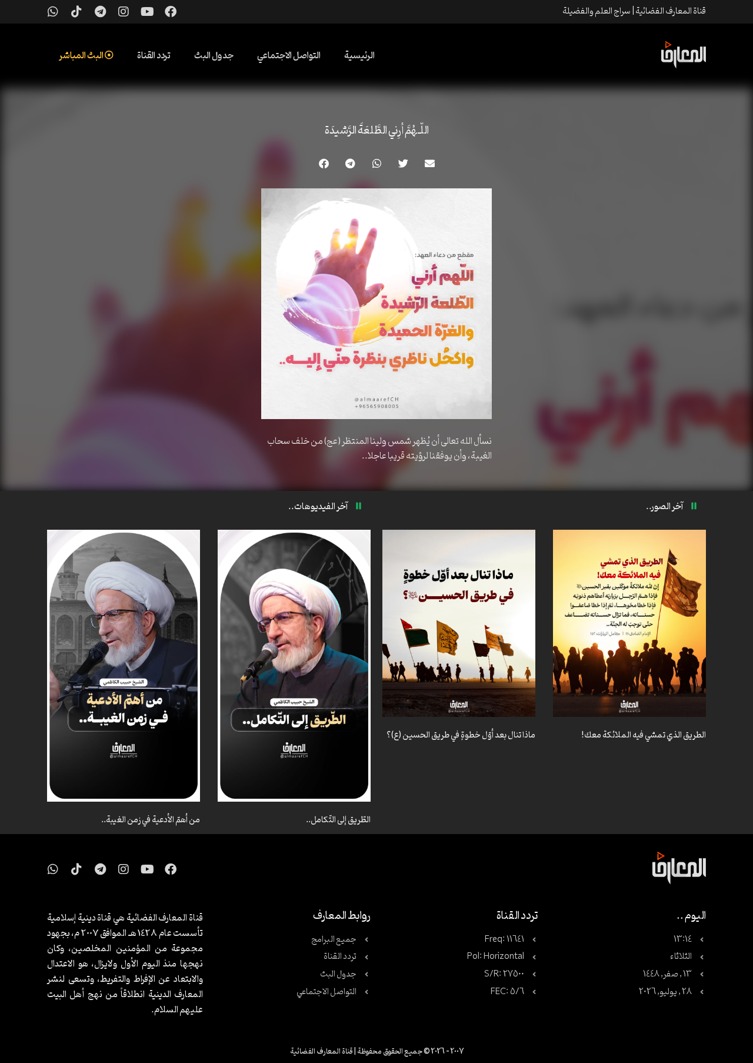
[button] (430, 163)
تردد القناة (154, 56)
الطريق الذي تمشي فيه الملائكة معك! (643, 735)
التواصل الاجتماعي (289, 56)
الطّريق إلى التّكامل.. (338, 820)
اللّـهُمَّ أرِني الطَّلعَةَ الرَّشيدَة (377, 130)
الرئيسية (359, 56)
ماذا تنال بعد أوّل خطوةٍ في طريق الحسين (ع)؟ (461, 735)
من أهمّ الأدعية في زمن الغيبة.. (150, 820)
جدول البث (214, 56)
